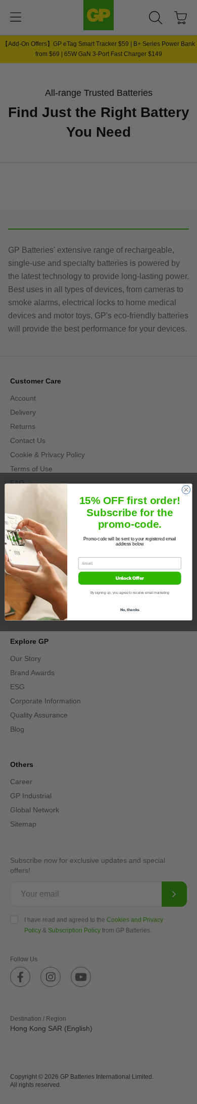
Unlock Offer (130, 578)
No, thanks (129, 610)
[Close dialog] (186, 489)
